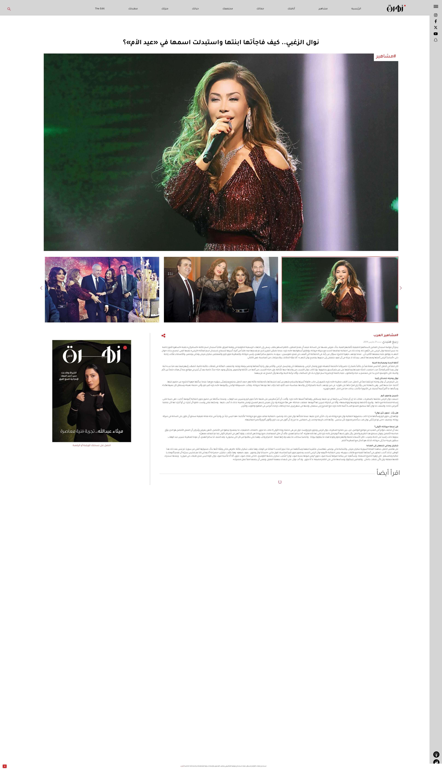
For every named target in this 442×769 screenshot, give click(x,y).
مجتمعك (227, 9)
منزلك (164, 9)
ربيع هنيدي (390, 342)
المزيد (182, 766)
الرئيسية (356, 9)
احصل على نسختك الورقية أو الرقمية (92, 445)
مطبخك (133, 9)
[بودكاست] (436, 754)
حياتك (195, 9)
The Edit (100, 9)
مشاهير (323, 9)
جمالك (260, 9)
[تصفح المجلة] (436, 762)
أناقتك (291, 9)
